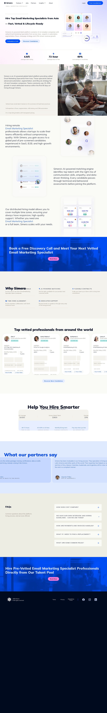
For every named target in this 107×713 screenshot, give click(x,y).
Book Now (53, 259)
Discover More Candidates (53, 381)
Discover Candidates (30, 41)
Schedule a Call (12, 41)
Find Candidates (95, 3)
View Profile (8, 372)
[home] (8, 3)
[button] (19, 3)
